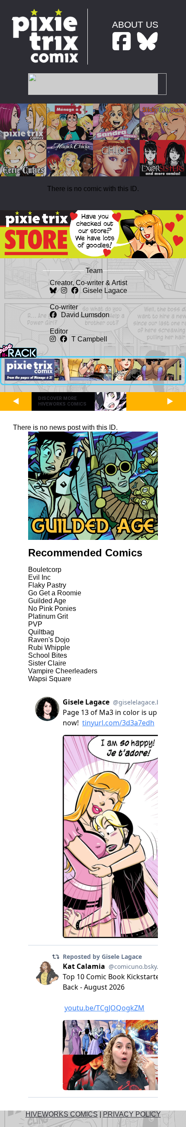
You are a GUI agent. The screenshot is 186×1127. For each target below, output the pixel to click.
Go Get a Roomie (54, 593)
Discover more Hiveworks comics (62, 401)
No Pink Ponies (52, 608)
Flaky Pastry (47, 585)
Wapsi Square (49, 678)
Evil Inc (39, 577)
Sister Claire (47, 663)
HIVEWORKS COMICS (62, 1114)
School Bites (47, 655)
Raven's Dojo (49, 639)
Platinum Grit (48, 616)
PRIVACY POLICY (132, 1114)
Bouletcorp (44, 569)
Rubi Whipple (49, 647)
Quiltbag (41, 632)
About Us (135, 24)
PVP (35, 624)
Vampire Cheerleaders (62, 671)
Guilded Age (47, 600)
